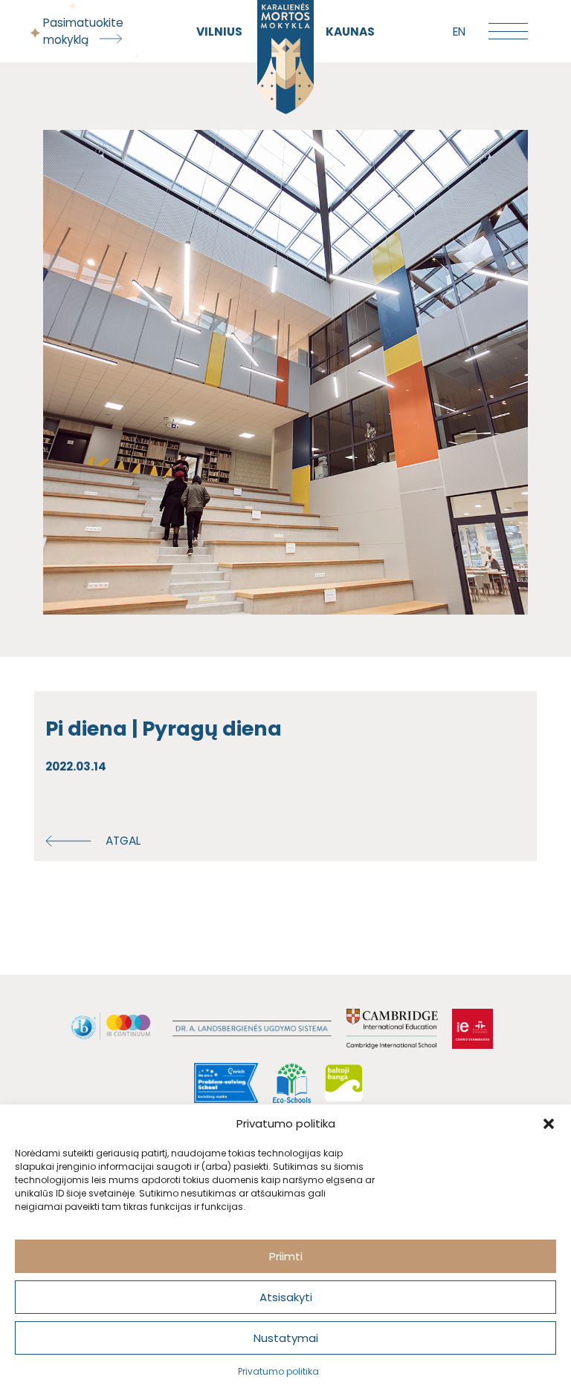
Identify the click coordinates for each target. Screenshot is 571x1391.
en (459, 31)
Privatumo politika (278, 1371)
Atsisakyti (285, 1297)
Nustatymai (286, 1338)
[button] (548, 1123)
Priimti (286, 1256)
